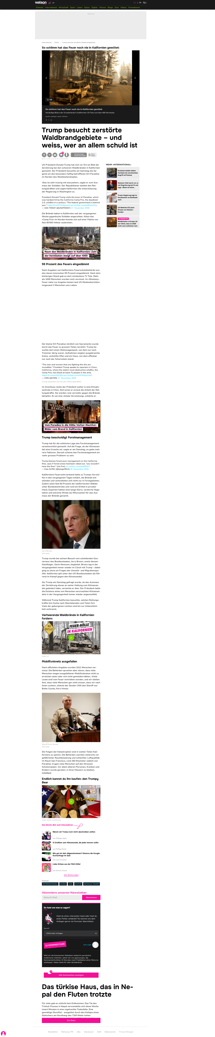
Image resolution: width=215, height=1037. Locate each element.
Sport (72, 7)
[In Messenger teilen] (49, 155)
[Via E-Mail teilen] (55, 155)
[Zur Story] (91, 1003)
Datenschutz (110, 1032)
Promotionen (134, 7)
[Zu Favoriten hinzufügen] (66, 155)
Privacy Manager (126, 1032)
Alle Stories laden (71, 875)
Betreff (46, 928)
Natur (78, 884)
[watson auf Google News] (92, 155)
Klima (57, 42)
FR (140, 3)
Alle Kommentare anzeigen (71, 975)
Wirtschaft (63, 7)
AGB (99, 1032)
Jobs (78, 1032)
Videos (123, 7)
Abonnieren (91, 897)
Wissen (102, 7)
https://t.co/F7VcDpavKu (58, 205)
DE (134, 3)
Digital (94, 7)
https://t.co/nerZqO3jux (52, 375)
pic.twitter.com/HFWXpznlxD (78, 375)
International (51, 7)
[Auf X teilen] (48, 120)
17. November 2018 (80, 208)
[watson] (41, 2)
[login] (3, 1033)
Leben (79, 7)
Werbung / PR (67, 1032)
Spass (87, 7)
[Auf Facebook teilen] (46, 120)
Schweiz (39, 7)
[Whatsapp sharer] (51, 120)
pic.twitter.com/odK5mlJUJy (84, 205)
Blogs (110, 7)
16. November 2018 (79, 469)
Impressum (89, 1032)
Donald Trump (91, 884)
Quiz (117, 7)
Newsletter (53, 1032)
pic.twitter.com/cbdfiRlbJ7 (78, 466)
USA (70, 884)
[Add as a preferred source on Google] (79, 155)
